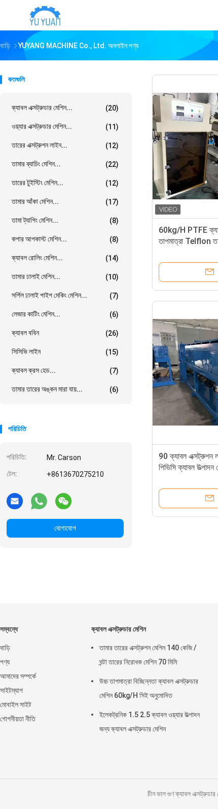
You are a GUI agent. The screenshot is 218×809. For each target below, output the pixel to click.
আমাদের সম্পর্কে (18, 676)
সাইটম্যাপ (11, 690)
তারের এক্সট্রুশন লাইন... (65, 145)
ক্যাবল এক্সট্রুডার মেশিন (118, 629)
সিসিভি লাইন (65, 351)
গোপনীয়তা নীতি (17, 719)
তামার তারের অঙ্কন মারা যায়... (65, 389)
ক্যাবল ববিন (65, 333)
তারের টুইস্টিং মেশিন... (65, 183)
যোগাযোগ (65, 528)
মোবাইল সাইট (15, 704)
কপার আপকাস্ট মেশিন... (65, 239)
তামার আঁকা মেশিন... (65, 201)
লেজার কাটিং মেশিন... (65, 314)
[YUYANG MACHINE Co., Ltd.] (44, 15)
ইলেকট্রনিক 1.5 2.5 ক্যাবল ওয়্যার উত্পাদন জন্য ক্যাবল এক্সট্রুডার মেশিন (149, 722)
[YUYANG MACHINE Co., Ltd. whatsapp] (39, 501)
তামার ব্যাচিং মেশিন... (65, 164)
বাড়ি (5, 648)
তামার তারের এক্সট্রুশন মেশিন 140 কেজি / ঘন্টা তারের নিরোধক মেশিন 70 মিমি (148, 655)
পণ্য (5, 662)
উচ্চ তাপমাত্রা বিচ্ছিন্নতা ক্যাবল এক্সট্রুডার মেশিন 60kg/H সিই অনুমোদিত (148, 688)
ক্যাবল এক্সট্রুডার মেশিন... (65, 107)
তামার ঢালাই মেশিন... (65, 276)
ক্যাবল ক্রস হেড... (65, 370)
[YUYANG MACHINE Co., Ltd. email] (15, 501)
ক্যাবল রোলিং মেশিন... (65, 258)
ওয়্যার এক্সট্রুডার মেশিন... (65, 126)
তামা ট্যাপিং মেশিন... (65, 220)
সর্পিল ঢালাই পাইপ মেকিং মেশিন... (65, 295)
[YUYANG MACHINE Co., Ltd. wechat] (63, 501)
